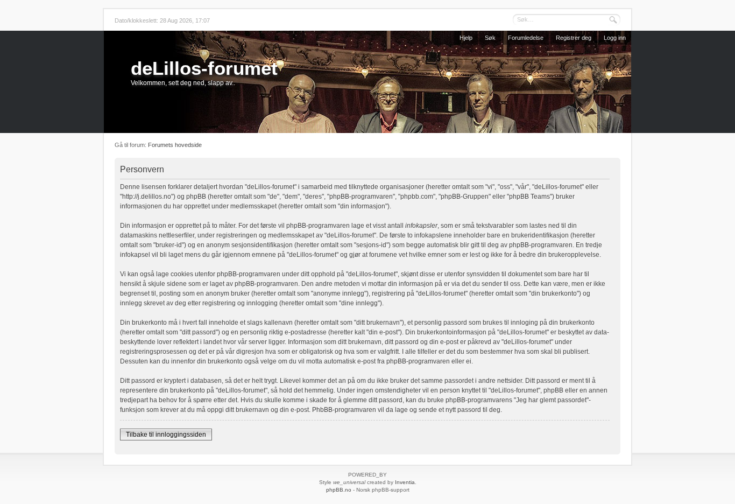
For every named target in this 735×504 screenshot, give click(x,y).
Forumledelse (525, 37)
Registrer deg (573, 37)
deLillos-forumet (204, 68)
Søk (490, 37)
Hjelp (466, 37)
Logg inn (615, 37)
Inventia (405, 482)
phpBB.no (338, 490)
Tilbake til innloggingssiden (166, 434)
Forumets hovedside (175, 145)
